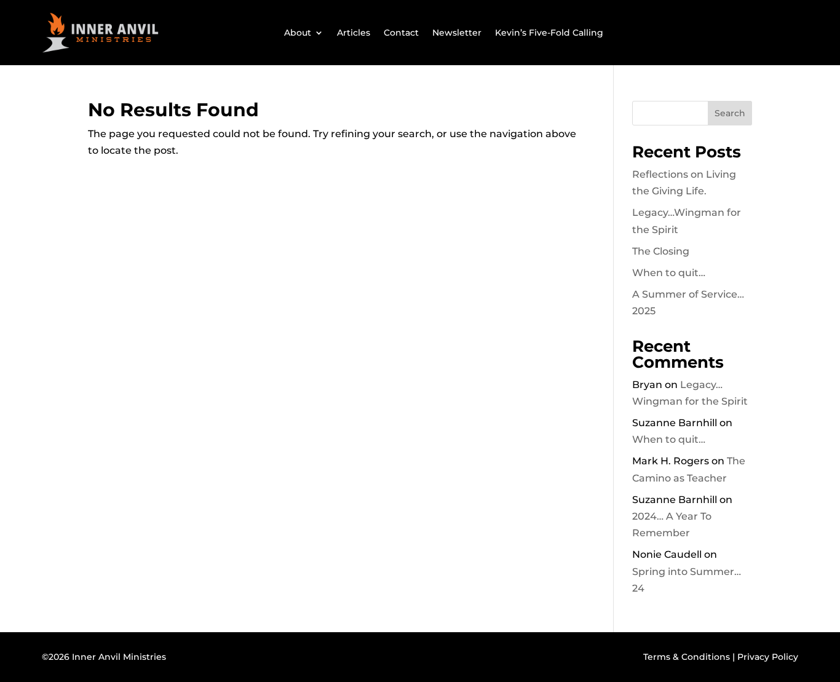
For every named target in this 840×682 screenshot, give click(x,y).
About (297, 32)
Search (730, 113)
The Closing (660, 251)
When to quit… (668, 273)
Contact (401, 32)
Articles (353, 32)
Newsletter (456, 32)
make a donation (685, 32)
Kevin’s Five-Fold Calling (549, 32)
